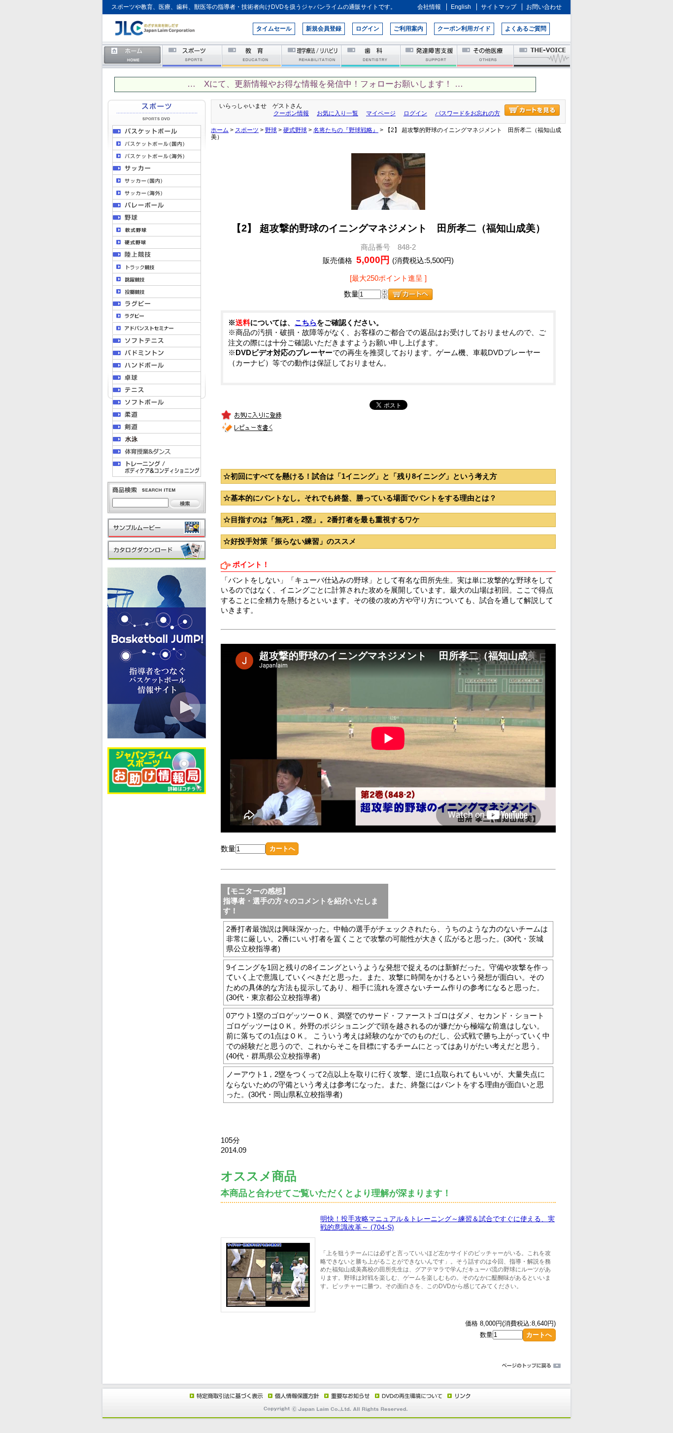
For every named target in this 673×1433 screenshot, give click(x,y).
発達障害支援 (429, 55)
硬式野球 (295, 130)
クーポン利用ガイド (464, 28)
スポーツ (192, 55)
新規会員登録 (323, 28)
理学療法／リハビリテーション (311, 55)
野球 (271, 130)
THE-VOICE (542, 55)
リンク (458, 1396)
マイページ (381, 113)
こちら (306, 323)
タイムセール (274, 28)
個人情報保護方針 (292, 1396)
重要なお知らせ (344, 1396)
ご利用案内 (408, 28)
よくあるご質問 (525, 28)
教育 (252, 55)
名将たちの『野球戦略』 (345, 130)
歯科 (371, 55)
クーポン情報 (291, 113)
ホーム (132, 55)
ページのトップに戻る (336, 1366)
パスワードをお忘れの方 (467, 113)
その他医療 (486, 55)
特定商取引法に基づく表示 (225, 1396)
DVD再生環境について (409, 1396)
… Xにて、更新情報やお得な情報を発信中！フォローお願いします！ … (325, 84)
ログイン (367, 28)
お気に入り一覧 (337, 113)
